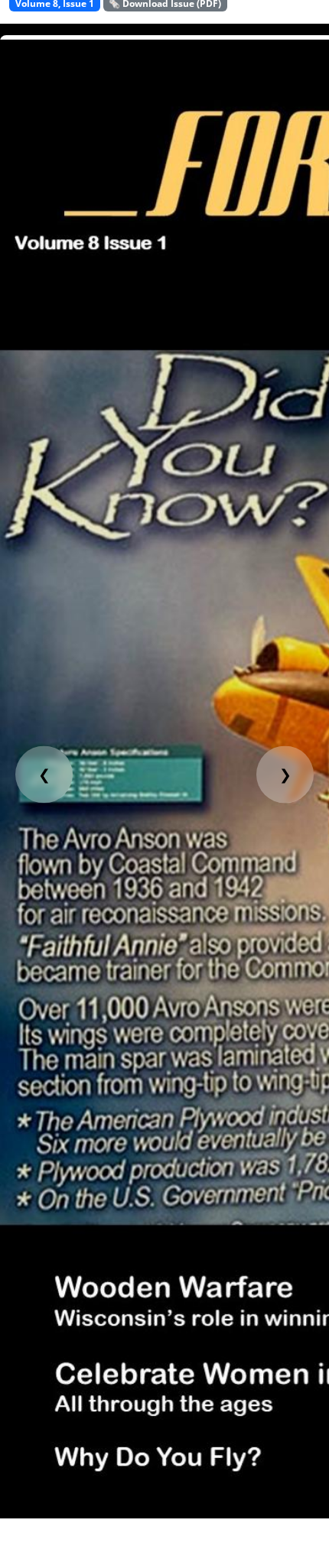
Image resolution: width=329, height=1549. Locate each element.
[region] (164, 771)
